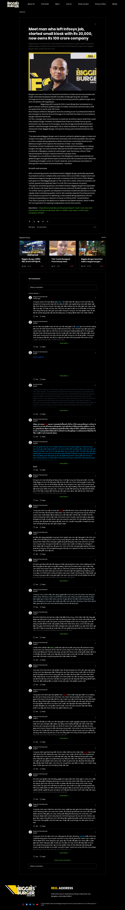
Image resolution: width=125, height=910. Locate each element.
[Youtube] (37, 904)
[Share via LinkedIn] (38, 221)
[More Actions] (95, 298)
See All (103, 237)
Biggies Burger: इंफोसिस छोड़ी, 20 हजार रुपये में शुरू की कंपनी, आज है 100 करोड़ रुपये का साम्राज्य (32, 260)
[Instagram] (23, 904)
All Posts (22, 12)
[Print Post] (47, 221)
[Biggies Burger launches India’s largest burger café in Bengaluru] (92, 248)
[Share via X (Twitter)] (34, 221)
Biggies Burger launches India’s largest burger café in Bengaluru (91, 260)
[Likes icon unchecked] (34, 316)
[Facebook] (27, 904)
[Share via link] (43, 221)
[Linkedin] (33, 904)
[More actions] (95, 24)
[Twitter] (30, 904)
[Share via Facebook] (29, 221)
